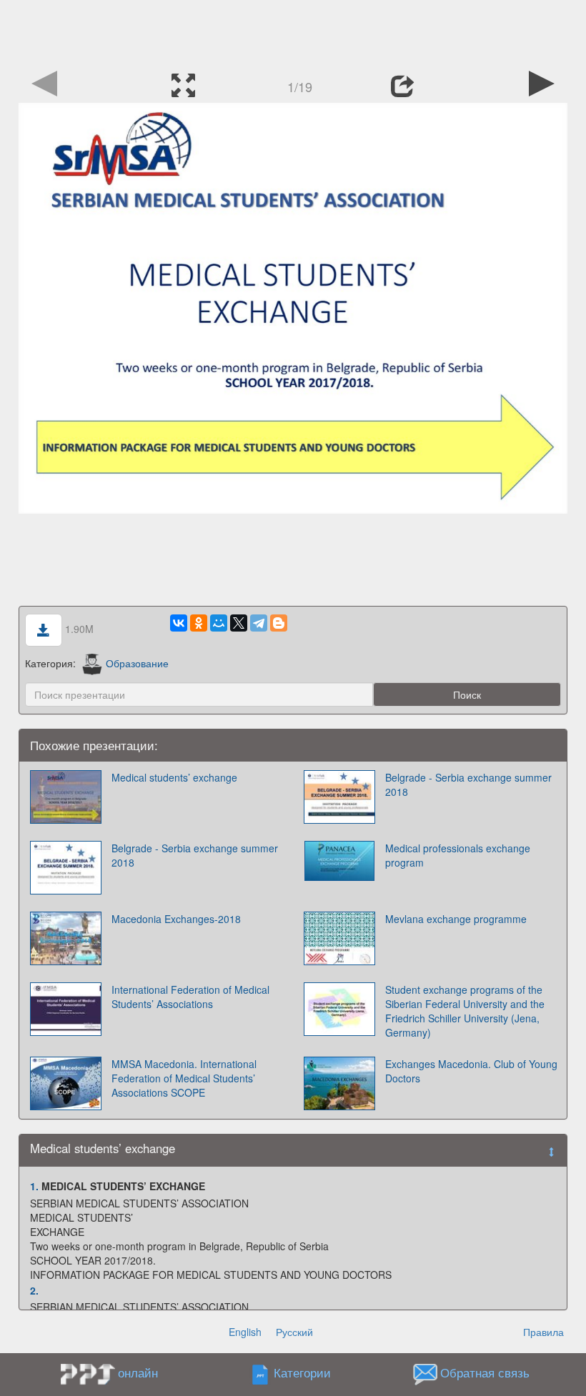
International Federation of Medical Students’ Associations (190, 996)
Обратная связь (485, 1373)
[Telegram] (258, 623)
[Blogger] (278, 623)
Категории (302, 1373)
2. (34, 1290)
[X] (238, 623)
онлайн (138, 1372)
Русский (294, 1332)
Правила (543, 1332)
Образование (137, 663)
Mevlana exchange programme (456, 919)
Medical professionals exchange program (457, 855)
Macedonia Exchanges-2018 (176, 919)
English (245, 1332)
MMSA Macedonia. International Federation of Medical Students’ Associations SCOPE (184, 1078)
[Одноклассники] (198, 623)
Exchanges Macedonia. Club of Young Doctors (471, 1071)
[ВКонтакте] (178, 623)
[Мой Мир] (218, 623)
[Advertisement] (293, 32)
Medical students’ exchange (174, 777)
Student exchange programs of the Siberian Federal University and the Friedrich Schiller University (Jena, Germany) (465, 1010)
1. (34, 1186)
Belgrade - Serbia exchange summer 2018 (468, 784)
